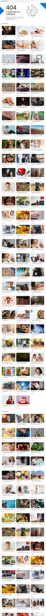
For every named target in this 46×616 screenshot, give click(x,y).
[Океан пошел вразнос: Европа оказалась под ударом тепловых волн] (8, 576)
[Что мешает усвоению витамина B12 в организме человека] (37, 75)
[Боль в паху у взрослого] (8, 132)
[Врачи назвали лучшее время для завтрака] (23, 548)
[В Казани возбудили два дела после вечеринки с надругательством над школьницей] (23, 534)
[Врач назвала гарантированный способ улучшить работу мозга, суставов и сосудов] (37, 459)
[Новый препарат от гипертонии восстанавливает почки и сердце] (37, 591)
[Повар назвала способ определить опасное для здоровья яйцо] (23, 47)
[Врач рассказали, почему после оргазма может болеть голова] (8, 520)
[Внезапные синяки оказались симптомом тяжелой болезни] (8, 118)
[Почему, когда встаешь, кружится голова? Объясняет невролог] (23, 61)
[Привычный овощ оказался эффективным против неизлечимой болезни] (8, 75)
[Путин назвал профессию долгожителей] (8, 491)
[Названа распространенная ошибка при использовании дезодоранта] (37, 473)
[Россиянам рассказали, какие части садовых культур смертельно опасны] (23, 576)
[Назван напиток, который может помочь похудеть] (23, 146)
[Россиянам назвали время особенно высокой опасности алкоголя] (37, 548)
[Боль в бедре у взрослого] (37, 274)
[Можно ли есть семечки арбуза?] (23, 430)
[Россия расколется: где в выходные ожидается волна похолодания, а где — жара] (37, 189)
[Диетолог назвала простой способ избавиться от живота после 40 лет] (37, 345)
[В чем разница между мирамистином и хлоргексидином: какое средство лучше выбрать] (23, 562)
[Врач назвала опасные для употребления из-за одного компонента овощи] (37, 520)
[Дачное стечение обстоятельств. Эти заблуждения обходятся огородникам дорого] (23, 189)
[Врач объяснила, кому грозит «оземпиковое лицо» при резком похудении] (37, 373)
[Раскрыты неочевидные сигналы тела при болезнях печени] (37, 47)
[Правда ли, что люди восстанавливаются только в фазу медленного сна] (23, 591)
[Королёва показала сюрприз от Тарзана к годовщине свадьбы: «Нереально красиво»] (8, 174)
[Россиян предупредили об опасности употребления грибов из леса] (37, 444)
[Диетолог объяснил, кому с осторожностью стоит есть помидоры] (23, 373)
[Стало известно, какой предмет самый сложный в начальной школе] (37, 260)
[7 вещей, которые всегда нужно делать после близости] (37, 491)
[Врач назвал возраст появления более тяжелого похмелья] (23, 132)
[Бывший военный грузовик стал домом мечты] (8, 388)
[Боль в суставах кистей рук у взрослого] (37, 217)
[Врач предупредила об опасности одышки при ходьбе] (37, 302)
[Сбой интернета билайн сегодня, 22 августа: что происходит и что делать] (37, 160)
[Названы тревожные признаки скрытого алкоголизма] (23, 245)
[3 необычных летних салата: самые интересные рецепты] (37, 316)
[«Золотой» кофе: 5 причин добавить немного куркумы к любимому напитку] (23, 231)
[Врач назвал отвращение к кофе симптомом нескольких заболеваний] (8, 288)
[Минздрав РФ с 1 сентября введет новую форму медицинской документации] (8, 231)
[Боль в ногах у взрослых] (37, 562)
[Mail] (1, 1)
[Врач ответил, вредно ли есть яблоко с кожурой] (23, 520)
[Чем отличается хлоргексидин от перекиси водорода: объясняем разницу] (8, 534)
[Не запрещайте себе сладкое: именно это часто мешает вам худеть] (23, 402)
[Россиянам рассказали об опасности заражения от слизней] (23, 217)
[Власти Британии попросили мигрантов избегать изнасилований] (37, 89)
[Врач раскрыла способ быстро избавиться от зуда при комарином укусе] (8, 274)
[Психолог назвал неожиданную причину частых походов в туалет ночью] (37, 146)
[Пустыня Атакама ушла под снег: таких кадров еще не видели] (37, 132)
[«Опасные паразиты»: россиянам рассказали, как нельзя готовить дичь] (8, 548)
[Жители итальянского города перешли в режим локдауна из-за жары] (23, 388)
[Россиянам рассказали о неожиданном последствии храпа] (37, 359)
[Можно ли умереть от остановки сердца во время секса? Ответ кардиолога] (37, 32)
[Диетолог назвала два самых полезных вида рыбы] (23, 32)
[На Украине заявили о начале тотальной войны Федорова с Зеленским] (23, 103)
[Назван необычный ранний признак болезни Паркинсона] (37, 118)
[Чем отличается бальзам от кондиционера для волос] (8, 430)
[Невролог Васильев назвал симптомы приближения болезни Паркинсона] (23, 203)
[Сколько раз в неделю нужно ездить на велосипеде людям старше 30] (37, 416)
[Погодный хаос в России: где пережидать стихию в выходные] (37, 430)
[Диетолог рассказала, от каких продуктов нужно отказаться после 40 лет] (8, 160)
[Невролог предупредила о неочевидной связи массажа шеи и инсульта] (37, 288)
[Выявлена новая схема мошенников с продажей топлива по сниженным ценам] (37, 576)
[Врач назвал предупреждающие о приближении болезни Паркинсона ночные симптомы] (23, 288)
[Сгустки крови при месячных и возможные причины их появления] (8, 402)
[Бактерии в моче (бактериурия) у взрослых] (37, 388)
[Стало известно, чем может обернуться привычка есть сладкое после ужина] (23, 444)
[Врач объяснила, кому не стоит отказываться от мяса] (37, 331)
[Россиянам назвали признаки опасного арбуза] (8, 373)
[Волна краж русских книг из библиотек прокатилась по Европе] (23, 302)
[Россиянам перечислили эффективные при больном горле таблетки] (23, 473)
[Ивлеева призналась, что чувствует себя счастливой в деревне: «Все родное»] (8, 359)
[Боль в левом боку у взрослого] (37, 534)
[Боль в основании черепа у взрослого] (37, 103)
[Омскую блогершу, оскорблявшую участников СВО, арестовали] (37, 203)
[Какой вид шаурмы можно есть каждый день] (8, 473)
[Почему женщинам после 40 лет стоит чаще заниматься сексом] (23, 274)
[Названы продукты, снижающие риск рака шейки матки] (8, 302)
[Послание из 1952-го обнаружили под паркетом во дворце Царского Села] (8, 89)
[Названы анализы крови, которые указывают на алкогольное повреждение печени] (23, 316)
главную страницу (16, 19)
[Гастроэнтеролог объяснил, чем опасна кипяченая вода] (37, 61)
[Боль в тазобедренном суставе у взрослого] (37, 231)
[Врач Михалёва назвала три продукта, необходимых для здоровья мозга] (8, 103)
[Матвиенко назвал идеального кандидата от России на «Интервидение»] (23, 505)
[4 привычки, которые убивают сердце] (23, 416)
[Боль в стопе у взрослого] (8, 217)
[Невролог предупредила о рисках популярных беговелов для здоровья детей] (23, 345)
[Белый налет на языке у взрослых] (8, 189)
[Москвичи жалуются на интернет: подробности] (8, 316)
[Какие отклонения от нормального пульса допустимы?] (8, 562)
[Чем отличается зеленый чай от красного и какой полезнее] (23, 459)
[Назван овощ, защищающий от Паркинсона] (8, 345)
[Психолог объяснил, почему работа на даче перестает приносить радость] (23, 118)
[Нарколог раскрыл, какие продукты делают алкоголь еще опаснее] (37, 402)
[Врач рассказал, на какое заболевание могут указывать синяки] (37, 505)
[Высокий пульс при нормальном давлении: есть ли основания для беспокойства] (8, 505)
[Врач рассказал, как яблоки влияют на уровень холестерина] (8, 47)
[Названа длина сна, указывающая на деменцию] (8, 32)
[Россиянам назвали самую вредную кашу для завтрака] (23, 89)
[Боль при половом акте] (8, 245)
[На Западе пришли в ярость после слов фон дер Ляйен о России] (23, 75)
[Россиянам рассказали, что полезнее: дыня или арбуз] (8, 591)
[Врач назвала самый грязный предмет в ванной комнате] (37, 174)
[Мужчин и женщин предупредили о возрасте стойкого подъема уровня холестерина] (23, 160)
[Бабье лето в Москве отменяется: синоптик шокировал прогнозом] (23, 260)
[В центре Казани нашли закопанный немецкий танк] (23, 491)
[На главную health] (5, 1)
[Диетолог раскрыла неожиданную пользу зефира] (8, 61)
